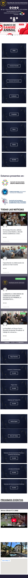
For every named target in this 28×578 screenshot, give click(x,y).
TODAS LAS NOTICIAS (12, 209)
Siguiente (20, 342)
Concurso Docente (14, 65)
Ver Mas (5, 237)
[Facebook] (10, 8)
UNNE (14, 50)
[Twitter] (18, 8)
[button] (14, 20)
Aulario (14, 144)
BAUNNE (14, 159)
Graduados (14, 96)
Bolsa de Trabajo (14, 436)
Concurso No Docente (14, 81)
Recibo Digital (14, 421)
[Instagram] (15, 8)
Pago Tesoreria (14, 356)
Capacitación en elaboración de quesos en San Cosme (13, 264)
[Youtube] (13, 8)
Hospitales (14, 114)
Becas (14, 129)
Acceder (14, 373)
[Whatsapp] (17, 18)
